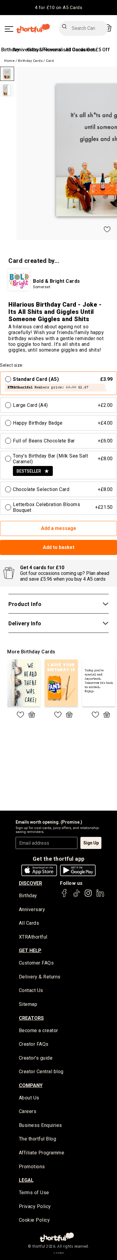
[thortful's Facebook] (64, 896)
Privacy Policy (35, 1206)
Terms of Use (34, 1192)
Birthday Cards (30, 61)
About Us (29, 1098)
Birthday (10, 50)
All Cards (29, 923)
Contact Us (31, 990)
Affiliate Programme (41, 1153)
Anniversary (32, 909)
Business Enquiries (40, 1125)
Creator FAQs (34, 1044)
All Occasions (80, 50)
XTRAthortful (33, 937)
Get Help (30, 950)
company (31, 1085)
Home (9, 61)
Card (50, 61)
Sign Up (91, 843)
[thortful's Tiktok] (76, 896)
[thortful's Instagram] (88, 896)
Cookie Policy (34, 1220)
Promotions (32, 1166)
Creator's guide (36, 1058)
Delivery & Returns (40, 977)
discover (30, 883)
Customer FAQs (36, 963)
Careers (28, 1111)
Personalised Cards (64, 50)
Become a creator (38, 1030)
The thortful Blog (37, 1139)
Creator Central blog (41, 1071)
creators (31, 1018)
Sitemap (28, 1004)
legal (26, 1180)
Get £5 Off (98, 50)
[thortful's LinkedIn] (100, 896)
